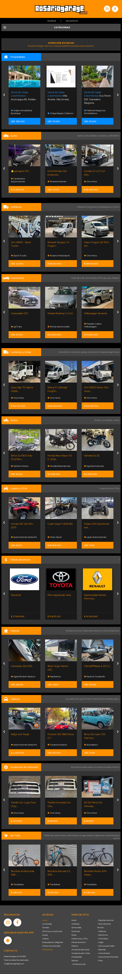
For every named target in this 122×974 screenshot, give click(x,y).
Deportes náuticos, (93, 630)
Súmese (45, 927)
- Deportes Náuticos (105, 920)
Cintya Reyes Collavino (25, 113)
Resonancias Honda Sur (95, 535)
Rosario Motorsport (23, 255)
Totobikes (18, 884)
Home (44, 920)
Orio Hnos (54, 181)
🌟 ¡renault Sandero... (95, 171)
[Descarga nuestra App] (8, 940)
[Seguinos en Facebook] (115, 9)
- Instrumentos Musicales (107, 957)
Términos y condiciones (52, 931)
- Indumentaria (103, 953)
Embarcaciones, (74, 630)
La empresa (47, 924)
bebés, (91, 835)
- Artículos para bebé (105, 946)
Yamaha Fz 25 (55, 455)
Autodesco (55, 744)
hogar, (83, 835)
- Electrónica (102, 935)
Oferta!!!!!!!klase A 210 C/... (61, 666)
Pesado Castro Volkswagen (56, 325)
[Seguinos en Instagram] (107, 9)
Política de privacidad (51, 946)
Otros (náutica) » (111, 630)
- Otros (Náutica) (104, 924)
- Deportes (101, 949)
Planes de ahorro (78, 942)
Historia (45, 939)
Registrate (72, 21)
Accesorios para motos (106, 767)
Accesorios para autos (80, 949)
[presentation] (4, 95)
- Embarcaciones (78, 964)
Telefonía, (49, 835)
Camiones (75, 931)
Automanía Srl (93, 255)
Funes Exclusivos (21, 744)
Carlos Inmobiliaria (95, 113)
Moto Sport (19, 537)
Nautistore (18, 676)
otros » (116, 838)
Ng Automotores (58, 466)
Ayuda (45, 935)
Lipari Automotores (59, 537)
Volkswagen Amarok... (59, 313)
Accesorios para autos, (83, 767)
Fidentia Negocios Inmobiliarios (58, 112)
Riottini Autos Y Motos (96, 313)
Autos (73, 920)
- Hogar (100, 942)
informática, (73, 835)
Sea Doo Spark (92, 666)
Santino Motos (93, 466)
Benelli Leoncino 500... (96, 455)
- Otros (100, 960)
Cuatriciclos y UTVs (79, 939)
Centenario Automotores (91, 180)
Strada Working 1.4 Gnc (24, 313)
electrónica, (60, 835)
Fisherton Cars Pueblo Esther (96, 743)
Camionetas (76, 927)
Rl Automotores (21, 181)
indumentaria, (112, 835)
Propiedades (76, 957)
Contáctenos (47, 949)
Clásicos (74, 946)
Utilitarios (75, 924)
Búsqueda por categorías (52, 942)
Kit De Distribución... (95, 802)
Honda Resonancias (23, 466)
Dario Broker (93, 676)
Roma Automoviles (23, 326)
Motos (73, 935)
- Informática (102, 939)
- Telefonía (101, 931)
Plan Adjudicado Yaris (22, 595)
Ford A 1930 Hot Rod (95, 734)
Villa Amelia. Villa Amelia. (22, 96)
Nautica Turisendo (58, 676)
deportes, (100, 835)
